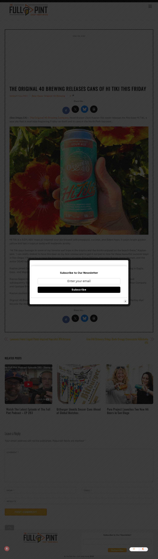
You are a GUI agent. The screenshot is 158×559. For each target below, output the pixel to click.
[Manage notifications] (6, 548)
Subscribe (79, 289)
